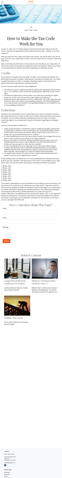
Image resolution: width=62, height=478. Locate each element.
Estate (5, 476)
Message (5, 227)
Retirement (7, 472)
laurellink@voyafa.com (9, 462)
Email (4, 218)
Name (5, 208)
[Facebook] (5, 465)
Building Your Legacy (13, 317)
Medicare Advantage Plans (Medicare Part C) (43, 282)
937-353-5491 (11, 454)
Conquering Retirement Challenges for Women (15, 282)
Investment (7, 474)
